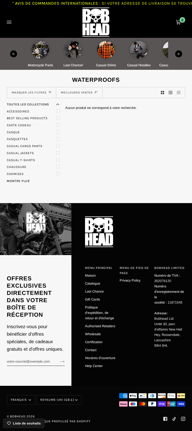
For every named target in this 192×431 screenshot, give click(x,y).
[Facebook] (165, 419)
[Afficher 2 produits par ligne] (162, 92)
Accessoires (18, 111)
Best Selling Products (27, 118)
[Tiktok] (174, 419)
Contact (90, 350)
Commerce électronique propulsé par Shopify (48, 421)
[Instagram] (183, 419)
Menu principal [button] (98, 268)
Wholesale (93, 334)
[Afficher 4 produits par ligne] (180, 92)
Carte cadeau (19, 125)
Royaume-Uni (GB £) (57, 399)
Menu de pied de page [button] (134, 270)
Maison (90, 275)
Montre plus (18, 181)
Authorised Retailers (100, 326)
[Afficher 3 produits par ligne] (170, 92)
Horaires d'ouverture (100, 358)
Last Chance (94, 291)
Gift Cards (92, 299)
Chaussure (16, 167)
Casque (13, 132)
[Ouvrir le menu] (14, 22)
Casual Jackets (20, 153)
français (19, 399)
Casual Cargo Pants (24, 146)
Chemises (15, 174)
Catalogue (92, 283)
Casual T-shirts (21, 160)
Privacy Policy (130, 280)
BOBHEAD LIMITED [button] (169, 268)
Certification (94, 342)
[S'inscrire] (58, 361)
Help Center (94, 366)
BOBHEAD (18, 416)
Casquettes (17, 139)
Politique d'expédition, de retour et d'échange (99, 312)
